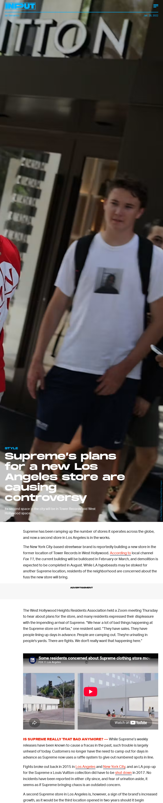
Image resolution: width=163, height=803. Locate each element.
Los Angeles (85, 767)
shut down (123, 773)
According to (120, 552)
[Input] (20, 6)
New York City (114, 767)
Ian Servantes (12, 15)
